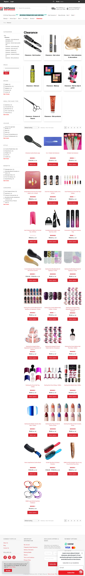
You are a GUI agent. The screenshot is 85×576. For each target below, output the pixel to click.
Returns (26, 555)
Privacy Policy (27, 560)
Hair (67, 15)
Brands (32, 18)
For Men (25, 18)
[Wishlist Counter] (54, 1)
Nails (72, 15)
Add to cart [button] (33, 164)
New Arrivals (61, 15)
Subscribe (52, 564)
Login (12, 1)
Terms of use (51, 574)
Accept (8, 570)
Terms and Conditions (29, 557)
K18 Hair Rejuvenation (10, 15)
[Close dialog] (82, 553)
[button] (80, 571)
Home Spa (13, 18)
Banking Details (27, 552)
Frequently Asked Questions (31, 547)
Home (4, 22)
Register (6, 1)
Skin (19, 18)
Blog (4, 545)
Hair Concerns (52, 15)
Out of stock (33, 203)
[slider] (4, 68)
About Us (5, 543)
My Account (27, 544)
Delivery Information (28, 549)
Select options (52, 164)
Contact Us (6, 548)
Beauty (5, 18)
